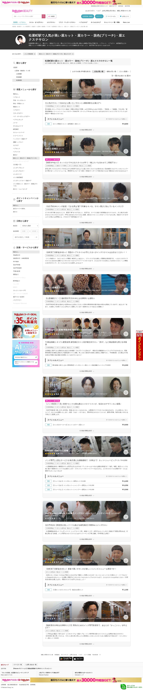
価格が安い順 (111, 71)
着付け (15, 155)
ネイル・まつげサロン (36, 22)
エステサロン (51, 22)
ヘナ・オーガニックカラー (21, 116)
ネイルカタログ (96, 22)
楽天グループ (112, 6)
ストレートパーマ (18, 132)
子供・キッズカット (19, 100)
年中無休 (16, 261)
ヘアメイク (16, 151)
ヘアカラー (16, 110)
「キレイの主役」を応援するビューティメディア (15, 672)
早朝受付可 (16, 255)
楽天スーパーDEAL (19, 208)
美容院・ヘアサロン (19, 22)
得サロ (15, 212)
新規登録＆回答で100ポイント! (99, 6)
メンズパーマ (17, 174)
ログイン (99, 16)
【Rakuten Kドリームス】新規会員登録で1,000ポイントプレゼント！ (32, 668)
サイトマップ (64, 654)
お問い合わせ (73, 654)
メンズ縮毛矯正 (18, 177)
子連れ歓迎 (16, 271)
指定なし (16, 94)
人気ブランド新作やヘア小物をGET (49, 672)
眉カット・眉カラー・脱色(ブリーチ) (68, 26)
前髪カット (16, 107)
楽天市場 (127, 6)
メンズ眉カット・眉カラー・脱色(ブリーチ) (25, 185)
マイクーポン (112, 16)
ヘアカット (16, 97)
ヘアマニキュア (18, 119)
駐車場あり (16, 281)
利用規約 (57, 654)
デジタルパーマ (18, 126)
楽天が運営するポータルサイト (84, 672)
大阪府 (33, 26)
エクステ (16, 145)
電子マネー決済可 (18, 297)
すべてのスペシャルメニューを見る (115, 119)
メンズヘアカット (18, 168)
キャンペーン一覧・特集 (112, 22)
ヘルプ (98, 10)
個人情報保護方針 (12, 684)
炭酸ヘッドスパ (18, 142)
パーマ (15, 123)
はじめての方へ (90, 10)
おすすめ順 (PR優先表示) (81, 71)
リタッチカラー (18, 113)
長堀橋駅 (19, 77)
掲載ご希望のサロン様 (124, 10)
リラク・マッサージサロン (67, 22)
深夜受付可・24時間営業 (21, 258)
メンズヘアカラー (18, 171)
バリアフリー (17, 300)
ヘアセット (16, 148)
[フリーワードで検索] (44, 16)
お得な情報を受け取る (109, 10)
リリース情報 (87, 654)
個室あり (16, 274)
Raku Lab (126, 22)
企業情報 (3, 684)
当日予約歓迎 (17, 268)
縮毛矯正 (16, 129)
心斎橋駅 (19, 74)
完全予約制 (16, 265)
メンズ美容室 (26, 26)
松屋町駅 (54, 26)
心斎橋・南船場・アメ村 (43, 26)
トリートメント (18, 135)
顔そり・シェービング (20, 189)
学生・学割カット (18, 103)
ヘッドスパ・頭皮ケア (20, 139)
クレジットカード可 (19, 290)
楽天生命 (120, 6)
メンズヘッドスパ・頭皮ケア (22, 180)
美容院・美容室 (16, 26)
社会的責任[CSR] (24, 684)
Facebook (95, 654)
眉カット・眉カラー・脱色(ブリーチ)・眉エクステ (52, 43)
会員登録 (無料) (88, 16)
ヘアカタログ (83, 22)
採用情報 (32, 684)
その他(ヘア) (17, 164)
